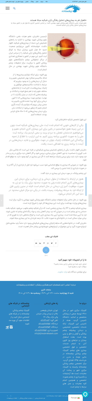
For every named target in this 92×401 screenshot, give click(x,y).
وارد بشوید (62, 271)
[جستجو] (13, 8)
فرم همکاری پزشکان (44, 284)
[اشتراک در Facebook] (56, 243)
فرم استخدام (58, 284)
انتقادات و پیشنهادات (25, 284)
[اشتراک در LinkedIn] (40, 243)
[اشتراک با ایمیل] (36, 243)
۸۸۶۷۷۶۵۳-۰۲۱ (44, 327)
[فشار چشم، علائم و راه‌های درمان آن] (90, 200)
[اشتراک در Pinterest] (44, 243)
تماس (67, 284)
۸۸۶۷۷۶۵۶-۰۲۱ (41, 330)
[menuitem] (46, 1)
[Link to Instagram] (10, 396)
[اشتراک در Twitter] (52, 243)
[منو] (8, 8)
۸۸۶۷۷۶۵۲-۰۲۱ (44, 323)
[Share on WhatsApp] (48, 243)
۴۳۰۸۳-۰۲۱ (45, 320)
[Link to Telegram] (7, 396)
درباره (73, 284)
